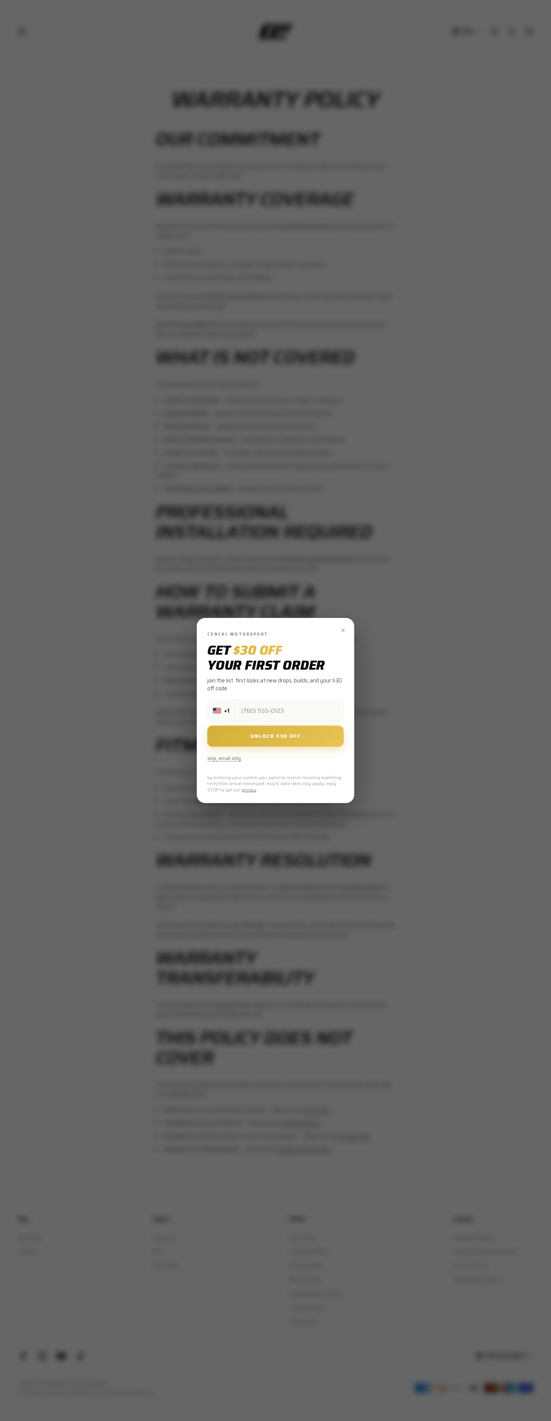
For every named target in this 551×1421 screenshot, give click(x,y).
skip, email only (224, 758)
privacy (249, 790)
